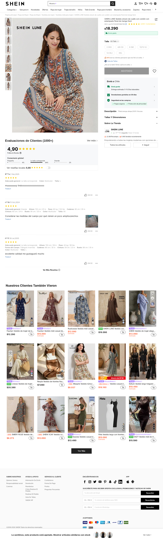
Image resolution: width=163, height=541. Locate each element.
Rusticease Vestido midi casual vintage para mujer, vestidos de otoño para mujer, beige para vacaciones (81, 329)
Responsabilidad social (14, 483)
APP (127, 477)
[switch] (48, 168)
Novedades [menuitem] (35, 10)
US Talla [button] (113, 41)
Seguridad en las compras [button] (121, 100)
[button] (150, 3)
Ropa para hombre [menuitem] (104, 10)
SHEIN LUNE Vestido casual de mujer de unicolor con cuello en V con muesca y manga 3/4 (112, 329)
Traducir (8, 189)
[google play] (132, 483)
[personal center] (135, 3)
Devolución (29, 483)
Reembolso (29, 486)
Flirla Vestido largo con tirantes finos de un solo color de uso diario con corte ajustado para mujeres (112, 434)
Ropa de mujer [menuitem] (56, 10)
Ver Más (81, 451)
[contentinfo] (121, 522)
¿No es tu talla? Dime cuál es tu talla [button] (117, 65)
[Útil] (85, 195)
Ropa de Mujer (23, 15)
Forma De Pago (50, 483)
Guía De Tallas (30, 497)
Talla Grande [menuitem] (90, 10)
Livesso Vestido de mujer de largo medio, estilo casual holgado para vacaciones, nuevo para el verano (20, 384)
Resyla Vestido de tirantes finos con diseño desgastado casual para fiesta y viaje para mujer (51, 382)
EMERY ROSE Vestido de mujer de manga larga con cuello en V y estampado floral (20, 434)
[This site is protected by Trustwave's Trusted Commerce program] (85, 527)
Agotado (126, 71)
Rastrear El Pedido (32, 494)
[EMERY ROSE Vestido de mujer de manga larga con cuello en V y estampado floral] (20, 414)
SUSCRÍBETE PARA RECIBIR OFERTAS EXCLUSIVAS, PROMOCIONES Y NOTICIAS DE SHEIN (117, 488)
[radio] (109, 47)
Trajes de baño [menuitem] (69, 10)
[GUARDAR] (154, 71)
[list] (103, 482)
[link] (140, 3)
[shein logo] (15, 3)
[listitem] (20, 314)
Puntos (47, 486)
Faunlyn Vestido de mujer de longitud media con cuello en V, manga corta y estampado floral (20, 331)
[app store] (128, 483)
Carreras (9, 486)
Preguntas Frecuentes (52, 489)
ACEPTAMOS (87, 518)
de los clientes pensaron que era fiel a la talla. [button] (124, 58)
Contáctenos (49, 480)
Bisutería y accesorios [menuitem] (122, 10)
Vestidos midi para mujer (64, 15)
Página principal (11, 15)
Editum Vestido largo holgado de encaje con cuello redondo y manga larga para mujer (142, 384)
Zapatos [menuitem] (136, 10)
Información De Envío (32, 480)
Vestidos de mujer (48, 15)
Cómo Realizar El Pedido (31, 490)
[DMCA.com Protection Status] (91, 527)
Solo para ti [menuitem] (24, 10)
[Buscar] (112, 3)
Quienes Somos (11, 480)
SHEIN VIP (29, 500)
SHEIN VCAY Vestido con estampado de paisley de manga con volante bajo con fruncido (51, 434)
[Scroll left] (152, 9)
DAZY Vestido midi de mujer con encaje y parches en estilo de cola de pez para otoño (142, 437)
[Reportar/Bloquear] (96, 195)
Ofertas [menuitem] (45, 10)
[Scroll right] (156, 9)
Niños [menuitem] (80, 10)
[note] (112, 378)
